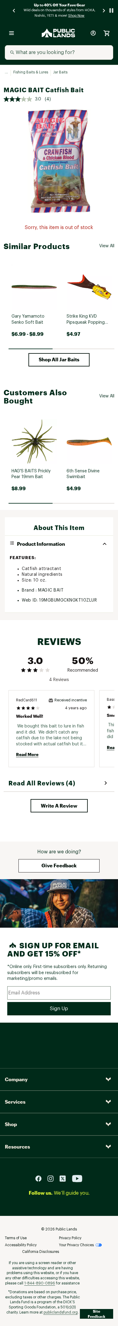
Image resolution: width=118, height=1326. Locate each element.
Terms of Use (16, 1238)
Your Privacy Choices (76, 1245)
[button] (59, 359)
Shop (11, 1124)
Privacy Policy (70, 1238)
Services (15, 1102)
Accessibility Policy (21, 1245)
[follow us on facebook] (41, 1178)
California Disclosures (40, 1251)
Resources (17, 1146)
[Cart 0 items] (106, 33)
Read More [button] (27, 754)
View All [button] (106, 246)
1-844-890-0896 (39, 1283)
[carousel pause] (111, 10)
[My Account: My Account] (93, 33)
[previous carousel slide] (14, 10)
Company (16, 1079)
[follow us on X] (65, 1178)
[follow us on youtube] (77, 1178)
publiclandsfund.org (61, 1312)
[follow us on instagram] (53, 1178)
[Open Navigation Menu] (11, 33)
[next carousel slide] (104, 10)
